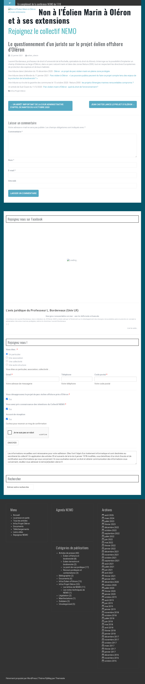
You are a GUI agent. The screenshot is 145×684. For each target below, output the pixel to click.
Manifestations (65, 598)
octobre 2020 (111, 585)
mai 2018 (109, 624)
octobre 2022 (111, 530)
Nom (11, 160)
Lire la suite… (132, 328)
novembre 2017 (112, 640)
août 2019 (109, 600)
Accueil (16, 515)
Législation (64, 595)
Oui (10, 399)
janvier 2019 (110, 609)
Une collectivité (15, 361)
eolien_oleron (32, 55)
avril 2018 (109, 627)
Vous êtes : (12, 349)
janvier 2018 (110, 634)
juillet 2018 (109, 618)
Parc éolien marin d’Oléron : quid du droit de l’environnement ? (70, 87)
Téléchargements (21, 529)
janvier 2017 (110, 652)
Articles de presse (67, 553)
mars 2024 (109, 518)
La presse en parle (21, 518)
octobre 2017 (111, 643)
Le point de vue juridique (74, 567)
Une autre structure (17, 365)
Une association (16, 358)
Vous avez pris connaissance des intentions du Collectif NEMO (36, 404)
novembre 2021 (112, 555)
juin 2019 (109, 603)
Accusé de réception (15, 414)
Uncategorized (65, 604)
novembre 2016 (112, 658)
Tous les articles (20, 521)
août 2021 (109, 564)
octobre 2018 (111, 615)
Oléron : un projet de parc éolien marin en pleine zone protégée (82, 71)
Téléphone (66, 374)
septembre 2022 (112, 533)
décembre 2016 (112, 655)
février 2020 (110, 591)
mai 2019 (109, 606)
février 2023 (110, 524)
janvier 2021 (110, 579)
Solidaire (63, 601)
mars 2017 (109, 646)
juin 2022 (109, 539)
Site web (12, 181)
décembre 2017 (112, 637)
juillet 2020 (109, 588)
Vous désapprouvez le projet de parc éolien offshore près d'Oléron (38, 394)
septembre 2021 (112, 561)
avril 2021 (109, 573)
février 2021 (110, 576)
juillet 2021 (109, 567)
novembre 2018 (112, 612)
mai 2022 (109, 542)
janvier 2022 (110, 549)
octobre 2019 (111, 597)
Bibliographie (65, 576)
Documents (18, 526)
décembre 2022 (112, 527)
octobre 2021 (111, 558)
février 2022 (110, 545)
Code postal (100, 374)
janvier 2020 (110, 594)
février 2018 (110, 630)
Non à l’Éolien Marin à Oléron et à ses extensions (69, 16)
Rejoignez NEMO (20, 535)
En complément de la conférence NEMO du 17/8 (39, 4)
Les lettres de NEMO (72, 587)
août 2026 (109, 515)
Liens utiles (18, 532)
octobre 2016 (111, 661)
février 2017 (110, 649)
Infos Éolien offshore (68, 581)
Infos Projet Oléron (17, 91)
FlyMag (48, 678)
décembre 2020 (112, 582)
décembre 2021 (112, 551)
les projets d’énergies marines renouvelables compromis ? (108, 82)
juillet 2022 (109, 536)
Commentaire (15, 132)
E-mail (12, 170)
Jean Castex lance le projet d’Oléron (113, 104)
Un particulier (15, 354)
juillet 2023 (109, 521)
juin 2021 (109, 570)
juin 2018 (109, 621)
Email (9, 374)
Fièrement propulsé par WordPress (21, 678)
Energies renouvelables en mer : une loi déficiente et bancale (72, 316)
